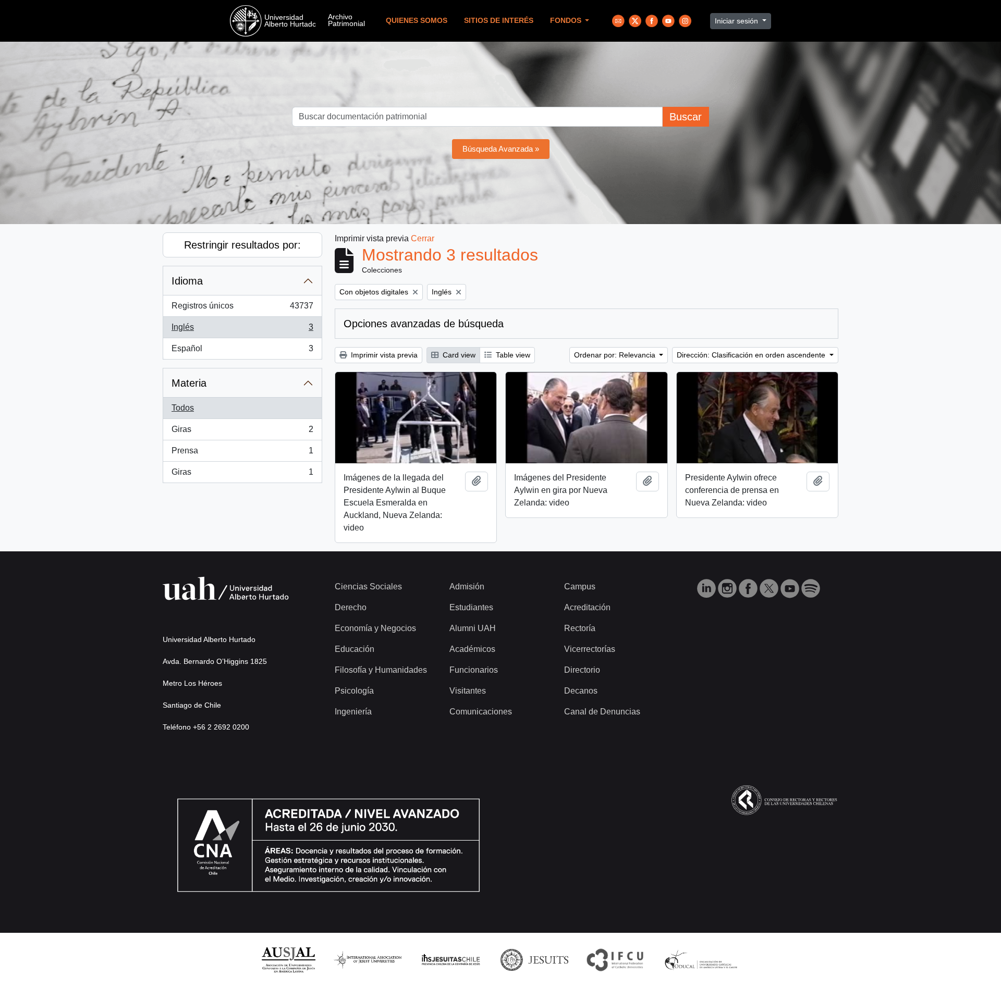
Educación (354, 649)
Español (242, 351)
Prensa (242, 453)
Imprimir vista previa (383, 355)
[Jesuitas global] (534, 959)
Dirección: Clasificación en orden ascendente (752, 355)
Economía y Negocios (375, 628)
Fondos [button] (566, 20)
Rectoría (579, 628)
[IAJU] (367, 959)
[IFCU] (615, 959)
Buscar (685, 116)
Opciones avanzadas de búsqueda (424, 323)
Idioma (187, 281)
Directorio (582, 669)
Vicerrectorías (589, 649)
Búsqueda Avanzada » (500, 148)
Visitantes (467, 690)
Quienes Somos (416, 20)
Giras (242, 432)
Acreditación (587, 607)
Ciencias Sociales (368, 586)
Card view (458, 355)
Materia (189, 383)
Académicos (472, 649)
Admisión (466, 586)
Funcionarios (473, 669)
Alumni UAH (472, 628)
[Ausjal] (288, 959)
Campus (579, 586)
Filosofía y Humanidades (381, 669)
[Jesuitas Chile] (451, 959)
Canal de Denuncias (602, 711)
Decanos (580, 690)
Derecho (351, 607)
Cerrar (422, 238)
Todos (183, 407)
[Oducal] (702, 959)
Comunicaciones (480, 711)
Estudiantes (471, 607)
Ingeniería (353, 711)
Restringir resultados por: (242, 245)
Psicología (354, 690)
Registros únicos (242, 308)
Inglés (242, 330)
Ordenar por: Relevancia (615, 355)
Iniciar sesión (737, 21)
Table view (512, 355)
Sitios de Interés (498, 20)
